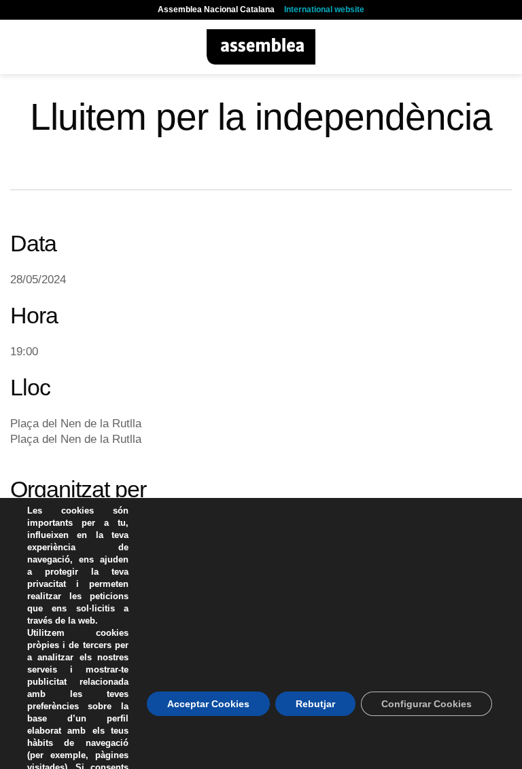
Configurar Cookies (426, 703)
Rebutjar (315, 703)
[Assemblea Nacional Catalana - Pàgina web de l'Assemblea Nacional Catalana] (261, 47)
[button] (18, 46)
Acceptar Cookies (208, 703)
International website (324, 9)
